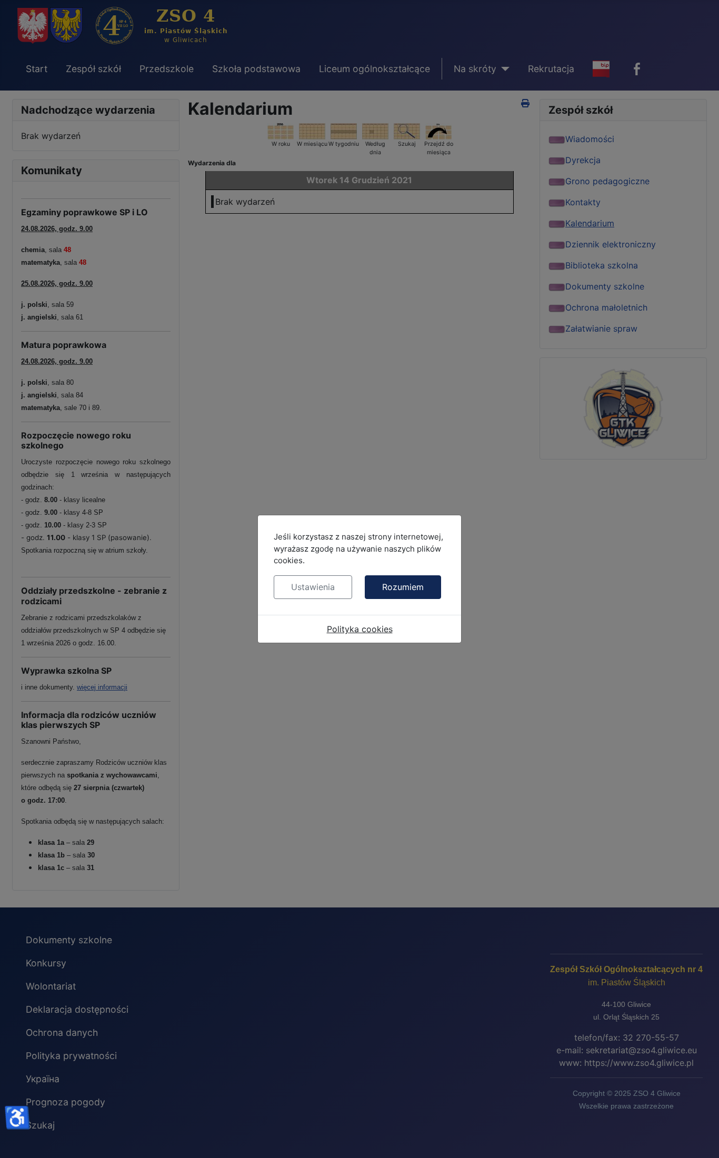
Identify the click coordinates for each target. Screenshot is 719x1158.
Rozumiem (403, 587)
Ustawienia (313, 587)
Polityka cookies (360, 629)
